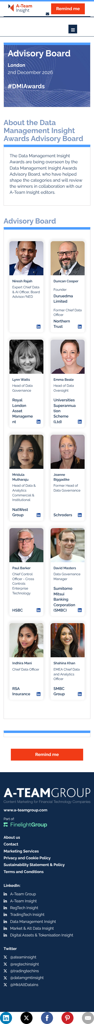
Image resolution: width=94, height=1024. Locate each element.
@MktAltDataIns (24, 984)
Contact (11, 844)
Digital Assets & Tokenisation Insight (41, 935)
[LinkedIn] (6, 1018)
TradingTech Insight (27, 914)
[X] (26, 1018)
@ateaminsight (23, 957)
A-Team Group (23, 894)
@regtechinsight (24, 964)
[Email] (88, 1018)
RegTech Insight (24, 907)
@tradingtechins (24, 971)
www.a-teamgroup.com (25, 810)
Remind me (68, 8)
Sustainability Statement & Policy (34, 864)
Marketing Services (21, 851)
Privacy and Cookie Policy (27, 858)
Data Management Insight (33, 921)
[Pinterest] (67, 1018)
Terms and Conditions (24, 871)
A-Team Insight (23, 901)
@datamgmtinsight (27, 977)
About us (12, 837)
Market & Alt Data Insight (32, 928)
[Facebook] (47, 1018)
